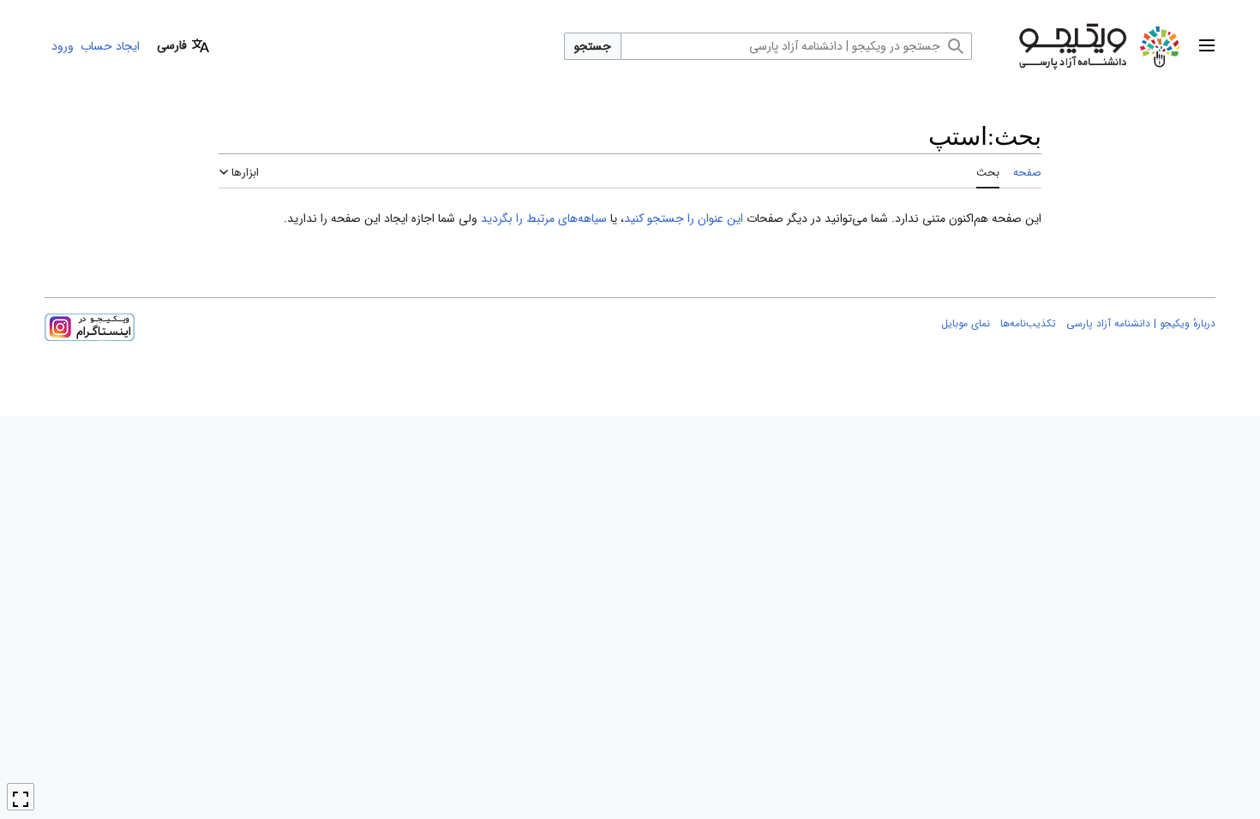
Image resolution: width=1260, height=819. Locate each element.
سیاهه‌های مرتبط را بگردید (544, 218)
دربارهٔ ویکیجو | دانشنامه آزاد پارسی (1140, 323)
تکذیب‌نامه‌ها (1028, 323)
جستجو (592, 46)
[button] (1207, 46)
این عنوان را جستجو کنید (683, 218)
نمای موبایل (965, 323)
